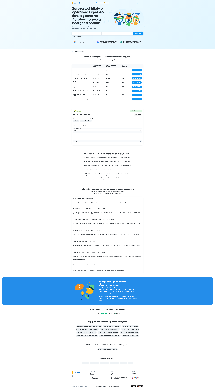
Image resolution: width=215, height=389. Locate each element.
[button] (85, 33)
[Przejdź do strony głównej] (76, 3)
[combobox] (78, 33)
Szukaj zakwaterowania (78, 36)
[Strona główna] (72, 51)
